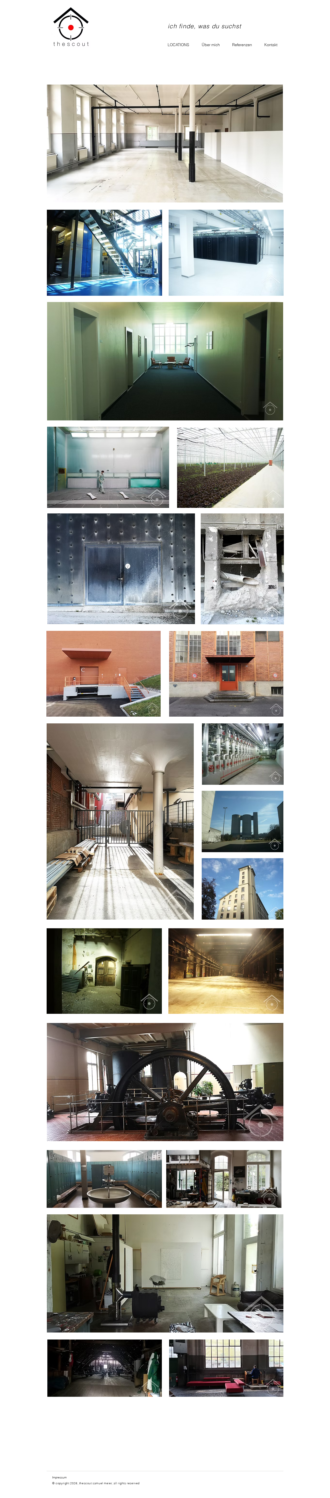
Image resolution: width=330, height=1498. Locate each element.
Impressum (59, 1477)
